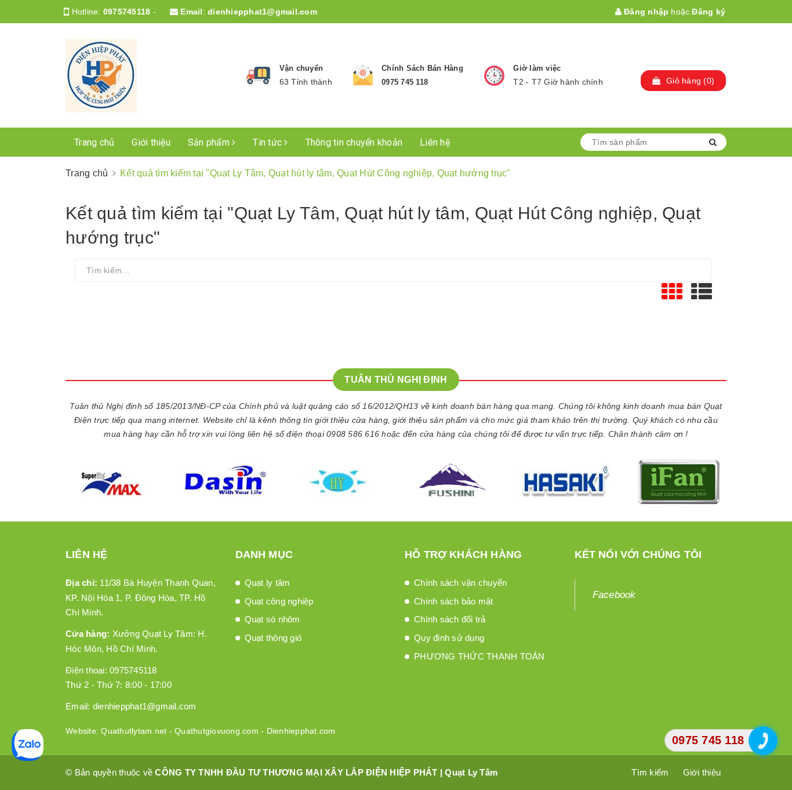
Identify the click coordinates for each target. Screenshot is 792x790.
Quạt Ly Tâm (471, 772)
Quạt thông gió (273, 638)
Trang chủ (94, 142)
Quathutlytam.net (133, 730)
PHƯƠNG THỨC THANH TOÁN (479, 656)
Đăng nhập (645, 11)
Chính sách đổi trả (450, 619)
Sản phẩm (210, 142)
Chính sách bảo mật (453, 601)
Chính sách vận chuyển (460, 583)
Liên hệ (435, 142)
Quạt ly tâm (267, 583)
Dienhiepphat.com (301, 730)
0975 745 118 (405, 82)
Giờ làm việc (537, 68)
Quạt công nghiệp (279, 601)
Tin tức (268, 142)
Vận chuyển (301, 68)
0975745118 (127, 11)
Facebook (614, 594)
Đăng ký (708, 11)
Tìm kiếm (650, 772)
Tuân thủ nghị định (395, 380)
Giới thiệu (151, 142)
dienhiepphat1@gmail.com (262, 11)
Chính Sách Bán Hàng (422, 68)
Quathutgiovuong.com (217, 730)
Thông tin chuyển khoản (354, 142)
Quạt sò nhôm (272, 619)
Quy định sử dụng (449, 638)
